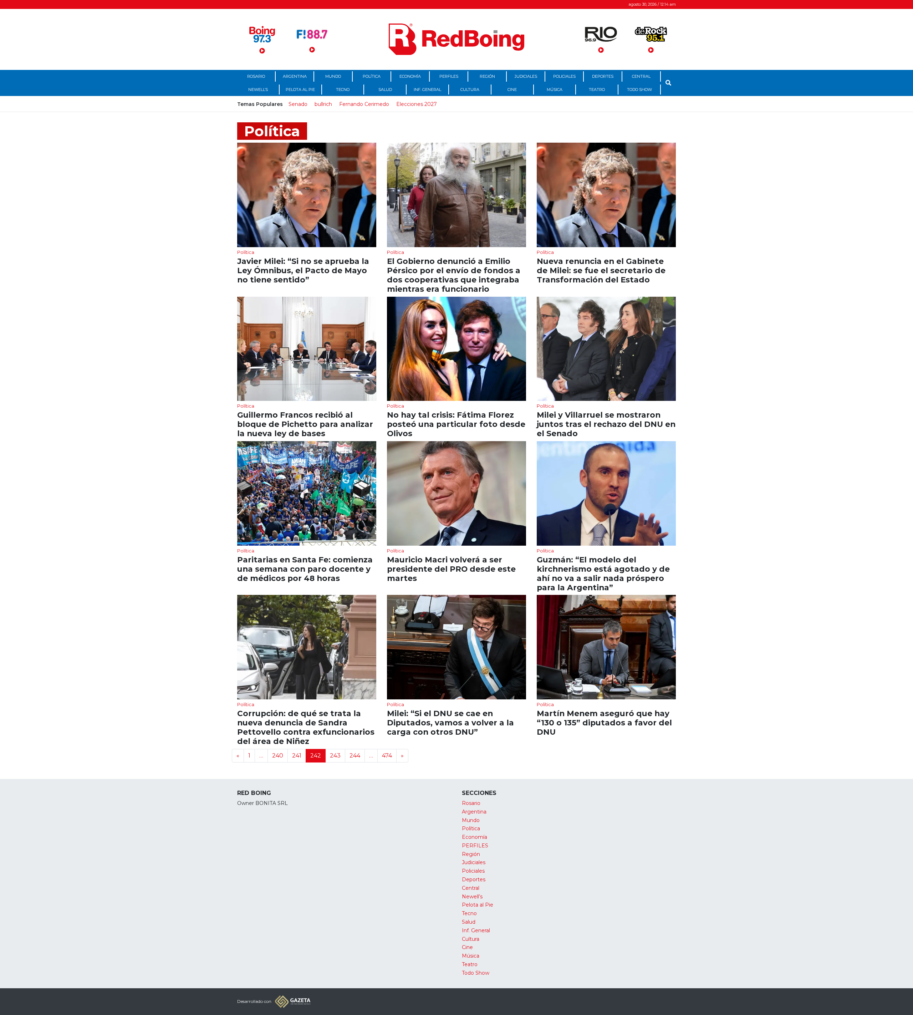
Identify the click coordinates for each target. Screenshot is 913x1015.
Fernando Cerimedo (364, 104)
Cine (512, 89)
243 (335, 755)
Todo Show (639, 89)
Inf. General (427, 89)
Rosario (256, 76)
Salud (385, 89)
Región (487, 76)
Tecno (343, 89)
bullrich (323, 104)
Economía (410, 76)
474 (387, 755)
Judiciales (526, 76)
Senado (298, 104)
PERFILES (448, 76)
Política (372, 76)
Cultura (469, 89)
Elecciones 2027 (416, 104)
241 (296, 755)
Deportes (602, 76)
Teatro (597, 89)
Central (641, 76)
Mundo (333, 76)
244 (355, 755)
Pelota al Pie (300, 89)
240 (277, 755)
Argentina (295, 76)
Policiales (564, 76)
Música (554, 89)
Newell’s (258, 89)
